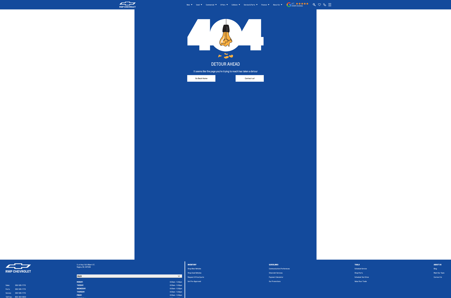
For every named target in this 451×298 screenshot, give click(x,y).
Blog (435, 269)
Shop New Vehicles (194, 269)
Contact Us (438, 277)
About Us (276, 5)
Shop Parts (359, 273)
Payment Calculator (276, 277)
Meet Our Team (439, 273)
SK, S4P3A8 (86, 267)
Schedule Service (361, 269)
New (188, 5)
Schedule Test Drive (362, 277)
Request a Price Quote (196, 277)
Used (198, 5)
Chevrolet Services (276, 273)
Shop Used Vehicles (194, 273)
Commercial (210, 5)
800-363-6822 (20, 297)
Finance (264, 5)
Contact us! (250, 78)
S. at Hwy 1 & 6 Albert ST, (86, 265)
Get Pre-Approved (194, 281)
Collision (235, 5)
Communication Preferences (279, 269)
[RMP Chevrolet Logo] (127, 5)
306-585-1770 (20, 285)
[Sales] (324, 4)
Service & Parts (249, 5)
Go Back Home (201, 78)
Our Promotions (275, 281)
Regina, (79, 267)
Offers (222, 5)
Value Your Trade (361, 281)
